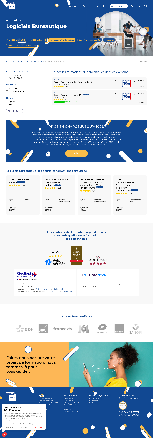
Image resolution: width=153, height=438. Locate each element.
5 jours (12, 104)
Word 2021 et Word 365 (16, 40)
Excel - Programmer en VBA (67, 95)
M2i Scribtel (67, 292)
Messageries (109, 40)
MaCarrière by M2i (95, 398)
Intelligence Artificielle (72, 403)
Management (69, 407)
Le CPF (95, 6)
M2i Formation (94, 401)
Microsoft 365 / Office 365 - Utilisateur (21, 45)
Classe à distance (16, 91)
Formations (70, 6)
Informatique (68, 398)
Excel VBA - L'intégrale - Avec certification (74, 82)
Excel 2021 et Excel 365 (37, 40)
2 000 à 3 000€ (15, 78)
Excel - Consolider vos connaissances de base (56, 182)
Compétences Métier (71, 411)
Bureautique (24, 61)
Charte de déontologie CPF (48, 403)
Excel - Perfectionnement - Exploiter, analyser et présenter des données (126, 185)
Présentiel (13, 88)
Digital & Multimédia (71, 405)
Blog (104, 6)
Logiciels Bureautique (36, 61)
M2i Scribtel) (58, 289)
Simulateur (76, 153)
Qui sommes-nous (45, 398)
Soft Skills (67, 409)
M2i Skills (46, 289)
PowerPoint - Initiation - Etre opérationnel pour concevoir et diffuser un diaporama (93, 183)
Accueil (8, 61)
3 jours (12, 102)
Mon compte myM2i (46, 401)
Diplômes (83, 6)
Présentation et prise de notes (89, 40)
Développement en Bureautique (62, 40)
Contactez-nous (103, 368)
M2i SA (39, 289)
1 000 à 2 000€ (15, 75)
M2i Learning (93, 403)
